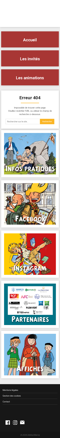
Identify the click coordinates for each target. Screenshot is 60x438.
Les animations (30, 77)
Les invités (30, 58)
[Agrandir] (52, 287)
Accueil (30, 40)
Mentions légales (10, 390)
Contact (6, 401)
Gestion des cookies (12, 396)
